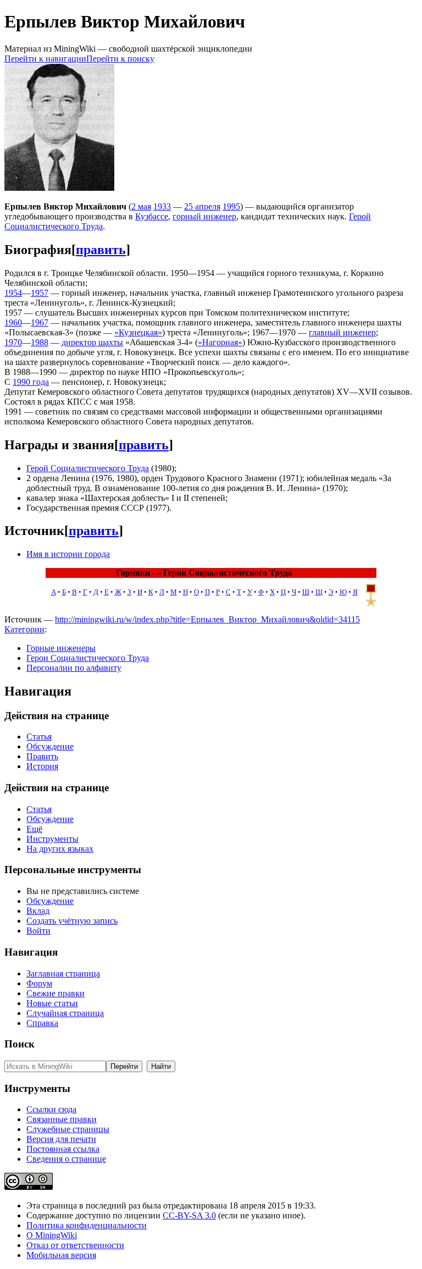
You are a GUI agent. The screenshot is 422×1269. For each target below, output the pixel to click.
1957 (39, 292)
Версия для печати (61, 1139)
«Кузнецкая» (138, 332)
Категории (24, 629)
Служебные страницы (67, 1129)
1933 (162, 206)
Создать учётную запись (72, 920)
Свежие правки (55, 993)
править (101, 249)
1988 (39, 342)
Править (42, 756)
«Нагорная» (220, 342)
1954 (13, 292)
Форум (39, 983)
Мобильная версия (61, 1255)
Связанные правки (61, 1119)
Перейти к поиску (120, 58)
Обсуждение (50, 746)
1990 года (31, 382)
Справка (42, 1023)
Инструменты (52, 838)
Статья (39, 736)
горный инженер (204, 216)
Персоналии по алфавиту (73, 667)
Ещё (34, 829)
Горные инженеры (61, 648)
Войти (38, 930)
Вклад (37, 910)
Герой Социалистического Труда (87, 468)
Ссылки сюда (51, 1109)
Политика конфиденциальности (86, 1225)
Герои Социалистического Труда (87, 658)
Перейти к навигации (45, 58)
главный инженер (342, 332)
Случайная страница (65, 1013)
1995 (231, 206)
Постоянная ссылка (62, 1149)
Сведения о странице (66, 1158)
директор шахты (92, 342)
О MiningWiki (51, 1235)
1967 (39, 322)
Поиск (19, 1044)
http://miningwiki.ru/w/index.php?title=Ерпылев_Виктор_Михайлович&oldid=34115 (207, 619)
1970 (13, 342)
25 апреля (202, 206)
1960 (13, 322)
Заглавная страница (63, 973)
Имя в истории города (68, 554)
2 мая (141, 206)
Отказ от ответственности (75, 1245)
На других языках (59, 848)
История (42, 766)
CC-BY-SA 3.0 (189, 1215)
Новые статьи (52, 1003)
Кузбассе (151, 216)
